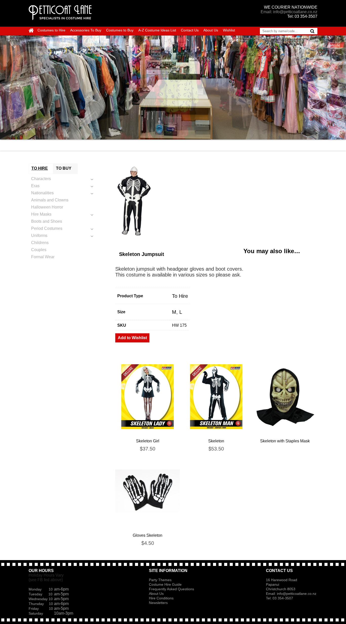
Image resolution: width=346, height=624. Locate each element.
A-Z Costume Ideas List (157, 30)
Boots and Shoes (46, 221)
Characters (41, 179)
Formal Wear (42, 257)
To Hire (180, 296)
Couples (38, 250)
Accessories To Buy (85, 30)
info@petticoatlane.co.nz (297, 594)
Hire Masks (41, 214)
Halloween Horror (47, 207)
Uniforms (39, 235)
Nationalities (42, 193)
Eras (35, 186)
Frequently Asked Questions (171, 589)
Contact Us (190, 30)
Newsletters (158, 603)
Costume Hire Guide (165, 584)
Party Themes (160, 580)
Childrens (40, 242)
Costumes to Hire (51, 30)
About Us (210, 30)
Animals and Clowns (49, 200)
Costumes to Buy (119, 30)
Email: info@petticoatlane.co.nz (289, 12)
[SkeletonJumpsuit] (216, 201)
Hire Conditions (161, 598)
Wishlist (229, 30)
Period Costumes (46, 228)
